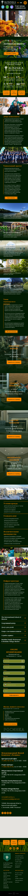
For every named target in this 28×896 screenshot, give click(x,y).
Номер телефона (7, 682)
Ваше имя (5, 676)
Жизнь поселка (18, 874)
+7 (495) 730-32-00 (7, 761)
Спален (5, 670)
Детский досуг (18, 859)
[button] (11, 53)
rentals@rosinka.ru (8, 797)
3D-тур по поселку (19, 872)
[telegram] (5, 813)
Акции (16, 876)
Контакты (17, 882)
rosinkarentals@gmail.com (10, 799)
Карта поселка (18, 863)
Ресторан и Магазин (19, 857)
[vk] (3, 813)
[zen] (8, 813)
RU (18, 3)
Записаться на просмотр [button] (6, 887)
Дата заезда (6, 658)
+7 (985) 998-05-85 (7, 767)
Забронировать (14, 695)
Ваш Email (5, 688)
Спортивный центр (19, 855)
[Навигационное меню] (25, 2)
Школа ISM (5, 885)
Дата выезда (6, 664)
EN (21, 3)
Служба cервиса (18, 861)
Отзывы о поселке (19, 878)
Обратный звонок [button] (19, 880)
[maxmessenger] (10, 813)
